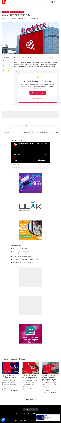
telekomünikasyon (43, 125)
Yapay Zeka (6, 371)
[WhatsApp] (8, 65)
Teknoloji (6, 369)
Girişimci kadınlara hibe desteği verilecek (30, 377)
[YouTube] (36, 409)
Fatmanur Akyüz (23, 18)
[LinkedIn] (3, 70)
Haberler (5, 11)
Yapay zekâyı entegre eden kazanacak (22, 256)
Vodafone (55, 125)
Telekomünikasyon (17, 11)
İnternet (6, 364)
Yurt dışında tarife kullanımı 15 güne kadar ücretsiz (26, 259)
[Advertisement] (30, 114)
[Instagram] (30, 409)
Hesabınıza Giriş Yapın (37, 98)
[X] (27, 409)
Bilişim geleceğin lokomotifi (20, 248)
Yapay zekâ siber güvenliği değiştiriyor (9, 377)
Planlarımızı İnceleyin (38, 93)
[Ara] (54, 2)
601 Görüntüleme (34, 18)
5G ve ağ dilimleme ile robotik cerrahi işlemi (24, 254)
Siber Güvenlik (8, 368)
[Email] (8, 70)
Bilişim (46, 366)
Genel (25, 364)
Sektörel (6, 366)
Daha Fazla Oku (13, 390)
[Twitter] (8, 61)
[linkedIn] (57, 133)
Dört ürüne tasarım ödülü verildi (21, 251)
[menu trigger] (57, 2)
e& (33, 125)
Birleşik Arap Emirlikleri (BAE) (20, 125)
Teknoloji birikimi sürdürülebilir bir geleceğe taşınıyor (49, 378)
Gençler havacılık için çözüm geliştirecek (23, 262)
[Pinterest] (3, 65)
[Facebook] (3, 61)
